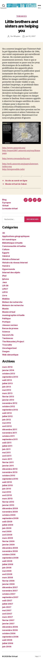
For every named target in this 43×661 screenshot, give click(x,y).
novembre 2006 (10, 630)
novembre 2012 (9, 403)
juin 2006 (6, 646)
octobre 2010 (8, 475)
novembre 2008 (10, 551)
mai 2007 (6, 610)
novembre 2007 (10, 591)
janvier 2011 (8, 465)
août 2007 (7, 600)
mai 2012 (6, 423)
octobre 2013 (8, 373)
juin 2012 (6, 419)
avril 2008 (7, 574)
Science (6, 331)
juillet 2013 (7, 383)
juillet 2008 (7, 564)
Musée (5, 308)
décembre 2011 (9, 429)
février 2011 (8, 462)
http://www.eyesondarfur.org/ (16, 158)
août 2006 (7, 640)
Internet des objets (11, 272)
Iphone (5, 279)
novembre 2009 (10, 512)
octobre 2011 (8, 436)
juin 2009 (6, 528)
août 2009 (7, 521)
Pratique (6, 322)
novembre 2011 (9, 433)
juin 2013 (6, 387)
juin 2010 (6, 489)
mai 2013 (6, 390)
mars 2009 (7, 538)
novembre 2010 (9, 472)
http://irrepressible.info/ (13, 169)
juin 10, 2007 (31, 36)
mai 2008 (6, 571)
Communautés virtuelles (14, 246)
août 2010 (7, 482)
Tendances (21, 16)
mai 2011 (6, 452)
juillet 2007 (7, 604)
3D (3, 233)
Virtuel (5, 205)
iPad (4, 276)
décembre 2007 (10, 587)
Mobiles (6, 299)
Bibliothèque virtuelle (12, 243)
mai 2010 (6, 492)
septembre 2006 (10, 637)
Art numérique (9, 239)
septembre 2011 (10, 439)
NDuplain (16, 36)
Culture (5, 249)
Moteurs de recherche (12, 305)
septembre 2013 (10, 377)
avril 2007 (7, 614)
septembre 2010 (10, 479)
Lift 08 (5, 285)
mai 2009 (6, 531)
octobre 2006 (8, 633)
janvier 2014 (8, 370)
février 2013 (8, 396)
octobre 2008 (8, 554)
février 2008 (8, 581)
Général (6, 256)
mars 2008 (7, 577)
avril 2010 (7, 495)
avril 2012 (7, 426)
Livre (4, 295)
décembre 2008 (10, 548)
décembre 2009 (10, 508)
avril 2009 (7, 535)
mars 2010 (7, 498)
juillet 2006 (7, 643)
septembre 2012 (10, 410)
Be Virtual (13, 656)
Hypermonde (8, 269)
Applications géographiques (15, 236)
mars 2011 (7, 459)
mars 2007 (7, 617)
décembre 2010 (10, 469)
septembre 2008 (10, 558)
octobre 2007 (8, 594)
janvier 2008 (8, 584)
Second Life (7, 335)
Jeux (4, 282)
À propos (6, 202)
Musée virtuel (8, 312)
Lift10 (5, 292)
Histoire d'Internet (10, 259)
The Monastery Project (13, 341)
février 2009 (8, 541)
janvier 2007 (8, 623)
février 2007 (8, 620)
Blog (4, 199)
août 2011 (6, 442)
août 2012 (7, 413)
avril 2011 (6, 456)
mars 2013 (7, 393)
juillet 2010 (7, 485)
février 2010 (8, 502)
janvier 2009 (8, 544)
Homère (6, 266)
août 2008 (7, 561)
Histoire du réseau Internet (15, 262)
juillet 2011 (7, 446)
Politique (6, 318)
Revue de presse (10, 328)
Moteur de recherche (12, 302)
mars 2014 (7, 367)
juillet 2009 (7, 525)
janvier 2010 (8, 505)
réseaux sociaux (10, 325)
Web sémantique (10, 355)
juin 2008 (6, 567)
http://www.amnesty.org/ (13, 148)
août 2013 (7, 380)
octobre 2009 (8, 515)
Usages (5, 351)
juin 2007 (6, 607)
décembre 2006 (10, 627)
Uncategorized (9, 348)
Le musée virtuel (10, 208)
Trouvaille (7, 345)
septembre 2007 (10, 597)
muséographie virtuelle (13, 315)
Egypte (5, 253)
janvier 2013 (8, 400)
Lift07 (5, 289)
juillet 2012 (7, 416)
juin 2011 (6, 449)
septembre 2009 (10, 518)
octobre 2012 (8, 406)
